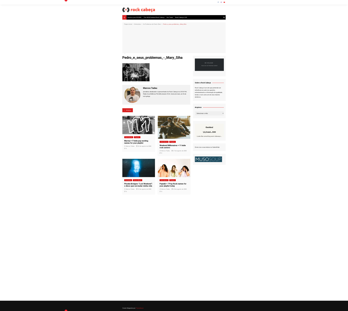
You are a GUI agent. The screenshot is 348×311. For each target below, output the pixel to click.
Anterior (128, 110)
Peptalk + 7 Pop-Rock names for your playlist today (173, 185)
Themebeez (140, 308)
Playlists (137, 137)
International (128, 137)
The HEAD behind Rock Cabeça (154, 17)
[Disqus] (156, 223)
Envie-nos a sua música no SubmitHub (207, 147)
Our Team (170, 17)
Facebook (218, 2)
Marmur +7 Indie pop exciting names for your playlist (136, 142)
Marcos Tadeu (130, 146)
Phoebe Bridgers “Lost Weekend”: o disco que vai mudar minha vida (138, 185)
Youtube (224, 2)
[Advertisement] (174, 39)
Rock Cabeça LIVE (181, 17)
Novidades (128, 180)
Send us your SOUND (134, 17)
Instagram (221, 2)
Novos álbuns (137, 180)
